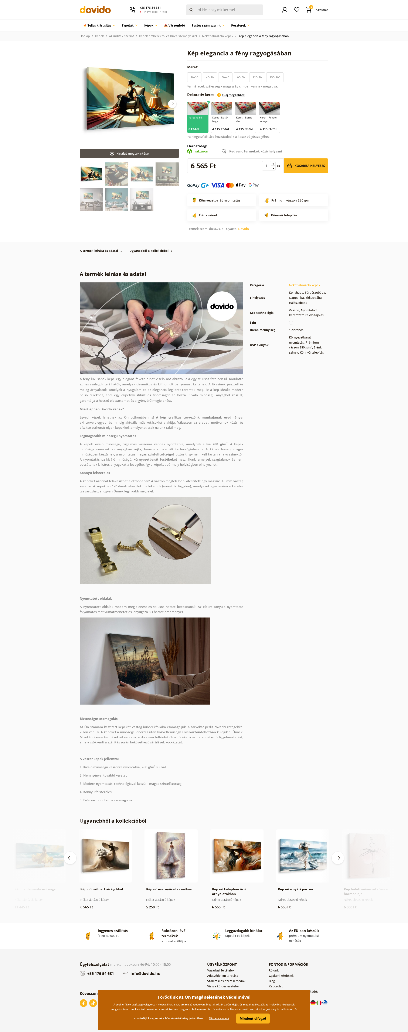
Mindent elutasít (219, 1018)
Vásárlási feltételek (220, 970)
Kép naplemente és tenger (35, 889)
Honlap (85, 36)
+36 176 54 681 (100, 973)
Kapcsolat (276, 986)
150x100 (275, 77)
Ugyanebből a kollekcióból (149, 251)
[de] (313, 1002)
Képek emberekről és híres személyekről (168, 36)
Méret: (193, 67)
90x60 (241, 77)
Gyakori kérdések (281, 976)
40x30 (210, 77)
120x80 (257, 77)
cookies (135, 1009)
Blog (272, 981)
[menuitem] (99, 25)
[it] (319, 1002)
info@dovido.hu (144, 973)
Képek (99, 36)
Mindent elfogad (253, 1018)
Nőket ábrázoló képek (217, 36)
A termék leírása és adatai (99, 251)
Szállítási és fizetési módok (226, 981)
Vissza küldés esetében (224, 986)
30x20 (194, 77)
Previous (70, 858)
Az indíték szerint (121, 36)
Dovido (243, 229)
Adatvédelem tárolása (222, 976)
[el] (324, 1002)
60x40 (225, 77)
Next (172, 104)
